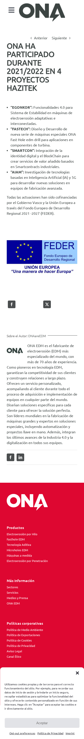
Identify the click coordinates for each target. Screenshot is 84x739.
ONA (72, 134)
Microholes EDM (17, 550)
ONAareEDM (37, 336)
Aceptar (42, 723)
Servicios (12, 592)
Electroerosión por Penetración (27, 560)
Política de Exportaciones (23, 635)
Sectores (12, 587)
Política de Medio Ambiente (25, 629)
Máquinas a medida (19, 555)
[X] (47, 304)
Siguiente (59, 38)
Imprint (70, 733)
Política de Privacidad (50, 733)
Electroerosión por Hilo (22, 534)
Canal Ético (14, 656)
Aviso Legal (14, 651)
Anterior (40, 38)
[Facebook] (12, 304)
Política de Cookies (19, 640)
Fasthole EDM (16, 539)
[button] (77, 673)
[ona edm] (42, 12)
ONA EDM (13, 603)
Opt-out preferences (22, 733)
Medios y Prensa (17, 598)
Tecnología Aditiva (19, 544)
